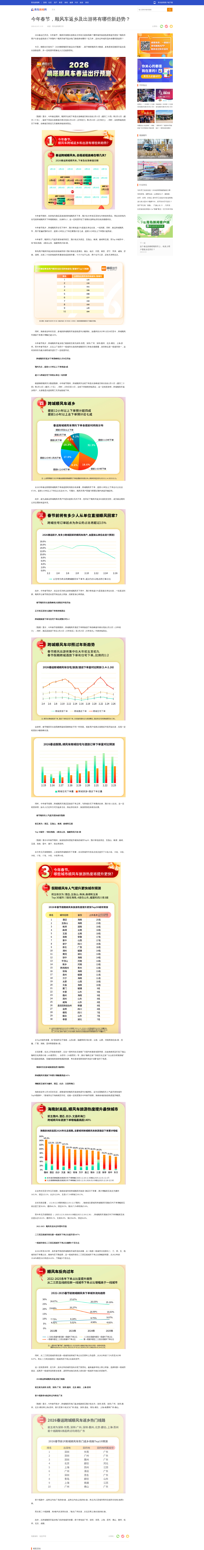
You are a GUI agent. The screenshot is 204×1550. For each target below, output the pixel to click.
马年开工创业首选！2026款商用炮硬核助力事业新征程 (157, 190)
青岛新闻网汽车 (58, 26)
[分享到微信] (161, 26)
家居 (87, 2)
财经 (66, 2)
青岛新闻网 (35, 2)
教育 (60, 2)
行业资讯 (143, 185)
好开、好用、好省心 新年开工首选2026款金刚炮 (155, 198)
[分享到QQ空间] (171, 26)
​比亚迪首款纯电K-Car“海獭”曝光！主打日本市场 (155, 209)
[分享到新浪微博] (166, 26)
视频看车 (143, 135)
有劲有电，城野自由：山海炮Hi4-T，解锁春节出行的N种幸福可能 (161, 194)
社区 (50, 2)
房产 (55, 2)
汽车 (76, 2)
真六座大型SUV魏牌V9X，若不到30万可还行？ (154, 201)
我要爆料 (34, 1536)
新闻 (45, 2)
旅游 (81, 2)
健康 (71, 2)
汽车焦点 (143, 85)
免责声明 (42, 1536)
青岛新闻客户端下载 (165, 2)
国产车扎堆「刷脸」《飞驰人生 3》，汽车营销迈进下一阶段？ (160, 205)
